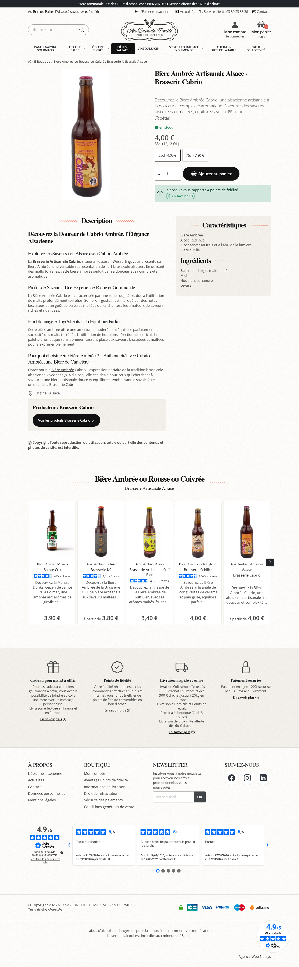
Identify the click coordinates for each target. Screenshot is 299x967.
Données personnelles (46, 793)
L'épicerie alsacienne (45, 773)
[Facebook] (232, 778)
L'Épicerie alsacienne (155, 11)
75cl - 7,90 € (195, 155)
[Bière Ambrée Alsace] (149, 531)
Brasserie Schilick (198, 569)
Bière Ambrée (62, 369)
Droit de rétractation (101, 793)
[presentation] (270, 562)
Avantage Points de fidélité (106, 780)
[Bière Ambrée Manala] (52, 531)
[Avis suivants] (267, 845)
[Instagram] (247, 778)
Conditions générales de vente (109, 806)
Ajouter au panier (214, 174)
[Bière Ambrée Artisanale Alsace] (247, 531)
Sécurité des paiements (103, 800)
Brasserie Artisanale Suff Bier (149, 572)
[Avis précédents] (69, 845)
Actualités (187, 11)
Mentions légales (42, 800)
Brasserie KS (101, 569)
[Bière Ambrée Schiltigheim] (198, 531)
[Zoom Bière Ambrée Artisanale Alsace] (86, 134)
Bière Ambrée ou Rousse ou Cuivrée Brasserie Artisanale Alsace (100, 61)
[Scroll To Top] (291, 959)
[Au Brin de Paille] (29, 61)
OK (199, 797)
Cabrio (61, 295)
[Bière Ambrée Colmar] (101, 531)
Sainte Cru (52, 569)
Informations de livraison (104, 786)
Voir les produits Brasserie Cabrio (64, 420)
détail (165, 118)
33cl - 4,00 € (167, 155)
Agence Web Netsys (255, 956)
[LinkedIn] (263, 778)
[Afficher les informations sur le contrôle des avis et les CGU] (61, 852)
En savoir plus (51, 719)
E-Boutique (42, 61)
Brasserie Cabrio (76, 407)
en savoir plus (182, 196)
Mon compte (94, 773)
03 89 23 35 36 (226, 11)
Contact (263, 11)
